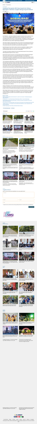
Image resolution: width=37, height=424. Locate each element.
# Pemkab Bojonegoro (6, 108)
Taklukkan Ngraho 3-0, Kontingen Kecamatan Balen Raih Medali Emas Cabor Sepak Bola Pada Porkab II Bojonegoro (17, 104)
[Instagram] (17, 417)
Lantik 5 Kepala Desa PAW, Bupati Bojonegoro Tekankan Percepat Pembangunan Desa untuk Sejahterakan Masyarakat (17, 100)
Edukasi (21, 419)
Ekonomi (24, 419)
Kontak (18, 420)
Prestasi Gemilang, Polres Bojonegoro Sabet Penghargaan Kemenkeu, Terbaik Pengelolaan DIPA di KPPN (10, 279)
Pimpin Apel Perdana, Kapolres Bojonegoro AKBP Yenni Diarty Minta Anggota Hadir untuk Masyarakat (10, 292)
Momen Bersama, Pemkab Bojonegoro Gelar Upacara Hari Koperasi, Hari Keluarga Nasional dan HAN (18, 102)
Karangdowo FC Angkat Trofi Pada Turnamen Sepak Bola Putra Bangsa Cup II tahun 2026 (26, 336)
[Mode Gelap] (32, 2)
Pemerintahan (5, 6)
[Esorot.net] (7, 2)
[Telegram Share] (31, 111)
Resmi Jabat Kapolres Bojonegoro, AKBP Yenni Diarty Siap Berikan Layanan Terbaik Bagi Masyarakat (26, 292)
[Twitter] (16, 417)
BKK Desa (12, 108)
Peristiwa (13, 419)
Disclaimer (24, 420)
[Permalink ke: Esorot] (3, 11)
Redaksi (21, 420)
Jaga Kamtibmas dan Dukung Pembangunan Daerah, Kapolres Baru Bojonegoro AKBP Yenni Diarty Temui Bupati (26, 279)
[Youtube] (19, 417)
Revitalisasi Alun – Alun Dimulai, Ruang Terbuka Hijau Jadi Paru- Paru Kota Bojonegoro (18, 122)
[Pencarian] (33, 2)
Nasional (28, 419)
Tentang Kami (5, 420)
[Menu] (3, 2)
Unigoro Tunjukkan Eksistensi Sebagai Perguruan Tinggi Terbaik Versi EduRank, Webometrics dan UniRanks (10, 323)
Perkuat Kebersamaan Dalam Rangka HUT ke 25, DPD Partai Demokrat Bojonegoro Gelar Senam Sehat (10, 336)
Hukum (17, 419)
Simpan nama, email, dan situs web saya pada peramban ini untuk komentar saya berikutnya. (18, 204)
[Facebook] (14, 417)
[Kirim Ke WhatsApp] (33, 111)
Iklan (8, 420)
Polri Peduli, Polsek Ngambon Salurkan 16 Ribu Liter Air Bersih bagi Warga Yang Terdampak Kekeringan (26, 305)
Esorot (5, 11)
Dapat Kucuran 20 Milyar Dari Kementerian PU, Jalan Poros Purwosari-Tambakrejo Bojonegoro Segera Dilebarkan (17, 97)
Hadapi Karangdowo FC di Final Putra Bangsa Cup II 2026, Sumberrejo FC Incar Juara (10, 408)
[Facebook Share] (26, 111)
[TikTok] (23, 417)
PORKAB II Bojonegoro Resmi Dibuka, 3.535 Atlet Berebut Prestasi (13, 105)
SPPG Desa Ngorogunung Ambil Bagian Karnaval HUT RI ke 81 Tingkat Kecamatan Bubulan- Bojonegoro (26, 323)
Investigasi (32, 419)
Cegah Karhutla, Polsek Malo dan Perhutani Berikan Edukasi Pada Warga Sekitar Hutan (9, 305)
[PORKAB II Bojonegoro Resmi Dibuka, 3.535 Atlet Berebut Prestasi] (29, 128)
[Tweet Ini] (28, 111)
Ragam (10, 419)
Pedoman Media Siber (13, 420)
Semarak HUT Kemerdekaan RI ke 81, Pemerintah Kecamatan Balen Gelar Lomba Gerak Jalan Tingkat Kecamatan (26, 408)
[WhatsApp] (21, 417)
